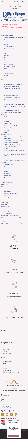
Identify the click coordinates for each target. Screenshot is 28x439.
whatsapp (14, 411)
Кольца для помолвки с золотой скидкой (14, 37)
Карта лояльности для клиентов (12, 88)
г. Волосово (7, 211)
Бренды (4, 114)
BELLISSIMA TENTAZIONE (10, 125)
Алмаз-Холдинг (8, 123)
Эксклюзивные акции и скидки (11, 86)
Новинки (6, 51)
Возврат (6, 171)
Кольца (6, 40)
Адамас (6, 119)
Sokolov (6, 116)
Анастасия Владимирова (10, 193)
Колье (5, 59)
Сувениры (6, 71)
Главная (4, 79)
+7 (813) (6, 407)
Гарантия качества (7, 182)
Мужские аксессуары (9, 66)
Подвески (6, 62)
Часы (5, 68)
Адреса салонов (6, 206)
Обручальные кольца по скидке (12, 97)
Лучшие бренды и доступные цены (13, 84)
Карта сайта (5, 184)
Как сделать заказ (8, 164)
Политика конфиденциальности (12, 178)
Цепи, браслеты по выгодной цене (12, 99)
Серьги (5, 53)
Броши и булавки (8, 64)
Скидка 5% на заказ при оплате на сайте (14, 160)
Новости (4, 158)
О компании (5, 202)
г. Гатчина (6, 209)
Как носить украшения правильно (12, 144)
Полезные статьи (6, 134)
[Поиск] (17, 1)
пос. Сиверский (8, 213)
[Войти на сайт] (23, 1)
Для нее (6, 42)
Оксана (6, 189)
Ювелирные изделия (7, 35)
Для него (6, 44)
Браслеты (6, 55)
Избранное (5, 200)
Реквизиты (6, 180)
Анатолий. (6, 197)
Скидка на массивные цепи (11, 95)
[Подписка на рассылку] (14, 1)
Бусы (5, 77)
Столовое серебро (8, 73)
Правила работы (8, 175)
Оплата (6, 166)
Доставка (6, 169)
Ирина (5, 195)
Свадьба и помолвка (9, 46)
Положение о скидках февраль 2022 (11, 215)
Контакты (4, 204)
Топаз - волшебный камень (11, 146)
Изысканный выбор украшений (11, 82)
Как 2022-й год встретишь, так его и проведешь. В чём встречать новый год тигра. (14, 150)
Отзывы (4, 186)
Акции (3, 91)
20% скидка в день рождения (11, 110)
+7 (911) (6, 406)
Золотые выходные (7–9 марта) (12, 102)
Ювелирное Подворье (9, 128)
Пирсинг (6, 75)
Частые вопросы (8, 173)
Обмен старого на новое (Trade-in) (13, 93)
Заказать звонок (14, 8)
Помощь (4, 162)
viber (5, 411)
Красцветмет (7, 121)
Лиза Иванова (7, 191)
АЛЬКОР (6, 132)
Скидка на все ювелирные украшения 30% (14, 104)
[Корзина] (26, 1)
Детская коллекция (9, 48)
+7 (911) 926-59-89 (14, 6)
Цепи (5, 57)
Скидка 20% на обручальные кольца (11, 112)
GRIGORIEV (7, 130)
